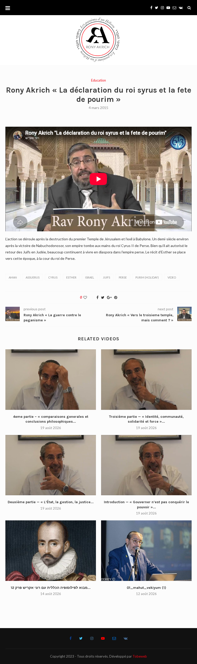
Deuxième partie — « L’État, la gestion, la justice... (51, 502)
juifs (106, 277)
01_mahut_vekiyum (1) (146, 588)
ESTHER (71, 277)
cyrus (52, 277)
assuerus (33, 277)
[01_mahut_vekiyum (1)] (146, 550)
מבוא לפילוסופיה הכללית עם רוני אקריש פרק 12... (51, 588)
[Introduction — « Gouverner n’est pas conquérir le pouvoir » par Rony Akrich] (146, 465)
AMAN (13, 277)
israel (89, 277)
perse (123, 277)
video (172, 277)
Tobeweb (140, 656)
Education (98, 80)
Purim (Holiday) (147, 277)
